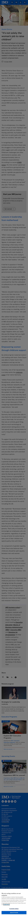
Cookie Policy (6, 904)
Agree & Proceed (14, 912)
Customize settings (14, 908)
